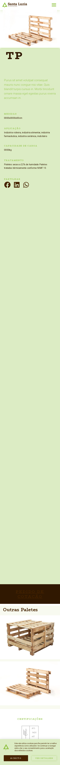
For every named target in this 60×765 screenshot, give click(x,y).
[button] (54, 5)
